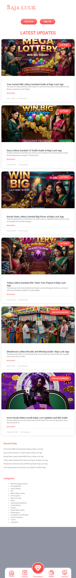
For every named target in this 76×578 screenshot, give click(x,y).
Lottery (13, 508)
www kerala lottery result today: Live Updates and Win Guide (37, 417)
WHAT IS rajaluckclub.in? (19, 484)
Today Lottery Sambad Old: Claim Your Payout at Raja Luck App (26, 460)
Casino (13, 520)
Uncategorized (16, 486)
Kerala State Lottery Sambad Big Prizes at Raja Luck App (35, 216)
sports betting (16, 488)
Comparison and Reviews (20, 515)
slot (12, 491)
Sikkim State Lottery (18, 493)
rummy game (15, 496)
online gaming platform (19, 503)
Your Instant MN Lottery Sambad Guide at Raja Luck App (35, 84)
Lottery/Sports (16, 505)
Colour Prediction (17, 517)
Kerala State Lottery (18, 510)
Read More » (11, 93)
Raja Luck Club (16, 498)
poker (13, 500)
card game (14, 522)
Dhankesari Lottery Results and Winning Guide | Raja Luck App (38, 351)
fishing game (15, 512)
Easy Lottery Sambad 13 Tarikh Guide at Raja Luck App (34, 150)
